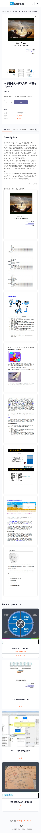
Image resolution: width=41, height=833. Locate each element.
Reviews (32, 129)
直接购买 (21, 102)
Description (6, 129)
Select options (20, 655)
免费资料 (9, 11)
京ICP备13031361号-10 (24, 821)
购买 (20, 707)
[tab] (6, 129)
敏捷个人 (20, 118)
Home (4, 11)
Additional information (19, 129)
